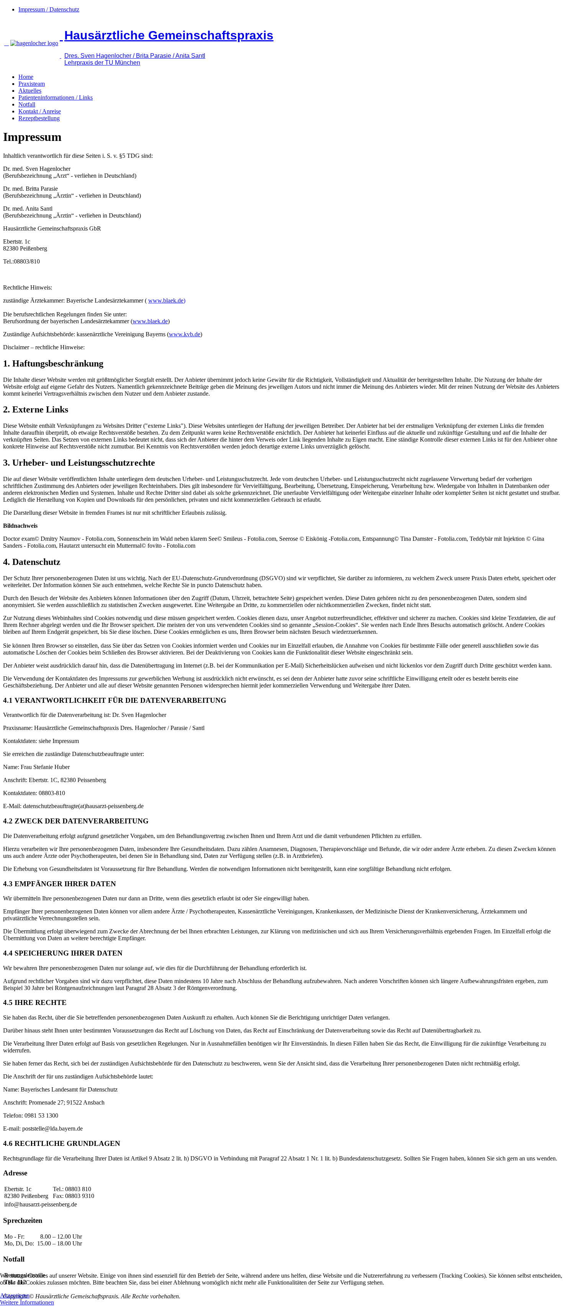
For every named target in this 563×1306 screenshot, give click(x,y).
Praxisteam (31, 83)
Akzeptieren (14, 1295)
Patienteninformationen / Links (55, 97)
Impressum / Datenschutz (48, 9)
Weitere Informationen (27, 1302)
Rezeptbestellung (39, 118)
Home (25, 77)
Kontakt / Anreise (39, 111)
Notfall (26, 104)
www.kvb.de (184, 334)
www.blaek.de (150, 321)
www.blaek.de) (166, 300)
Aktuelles (29, 90)
